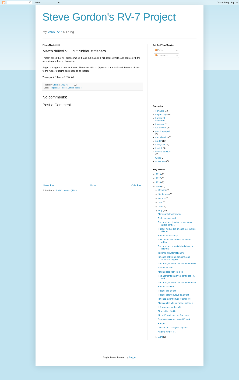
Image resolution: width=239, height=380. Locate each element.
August (162, 198)
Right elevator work (167, 218)
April (160, 337)
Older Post (136, 185)
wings (158, 158)
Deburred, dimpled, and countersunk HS (177, 263)
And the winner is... (167, 332)
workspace (160, 161)
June (161, 206)
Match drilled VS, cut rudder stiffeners (175, 303)
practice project (162, 131)
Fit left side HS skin (167, 311)
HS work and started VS (169, 307)
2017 (158, 178)
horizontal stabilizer (160, 119)
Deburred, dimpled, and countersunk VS (177, 282)
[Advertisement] (170, 81)
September (163, 194)
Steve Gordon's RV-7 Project (109, 17)
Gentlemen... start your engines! (173, 327)
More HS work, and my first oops (173, 315)
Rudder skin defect (167, 291)
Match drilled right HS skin (170, 272)
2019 (158, 174)
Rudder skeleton (166, 286)
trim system (160, 144)
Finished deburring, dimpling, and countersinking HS (174, 258)
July (160, 202)
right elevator (161, 137)
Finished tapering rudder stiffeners (174, 299)
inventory (159, 124)
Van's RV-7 (55, 32)
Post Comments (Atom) (66, 190)
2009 (158, 186)
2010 (158, 182)
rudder (64, 88)
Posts (160, 50)
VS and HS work (166, 267)
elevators (159, 111)
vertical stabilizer (75, 88)
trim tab (158, 148)
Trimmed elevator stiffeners (171, 253)
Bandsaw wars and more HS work (174, 319)
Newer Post (48, 185)
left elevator (160, 127)
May (160, 210)
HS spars (162, 323)
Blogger (132, 357)
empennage (56, 88)
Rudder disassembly (168, 235)
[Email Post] (75, 85)
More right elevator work (169, 214)
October (162, 190)
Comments (162, 55)
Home (93, 185)
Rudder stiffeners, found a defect (173, 295)
